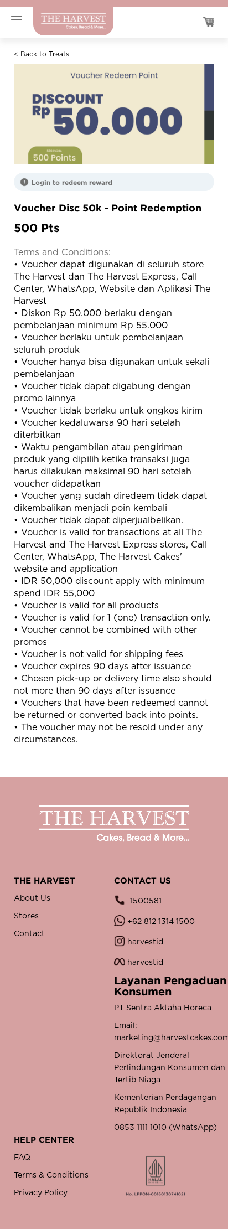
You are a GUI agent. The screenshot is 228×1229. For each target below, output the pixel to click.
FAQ (22, 1157)
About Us (32, 898)
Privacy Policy (41, 1193)
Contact (29, 934)
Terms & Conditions (51, 1175)
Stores (26, 916)
